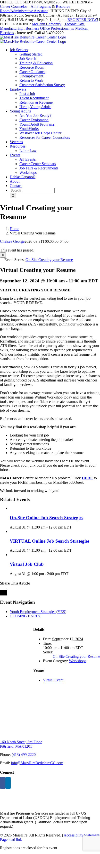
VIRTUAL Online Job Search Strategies (49, 541)
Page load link (11, 839)
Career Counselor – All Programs (25, 6)
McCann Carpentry (46, 24)
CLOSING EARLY (25, 616)
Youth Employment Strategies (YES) (38, 612)
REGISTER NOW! (82, 20)
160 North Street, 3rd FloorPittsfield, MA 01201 (21, 744)
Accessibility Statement (81, 835)
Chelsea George (12, 241)
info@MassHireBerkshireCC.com (37, 763)
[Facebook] (2, 783)
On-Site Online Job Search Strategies (46, 517)
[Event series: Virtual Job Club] (71, 574)
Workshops (77, 661)
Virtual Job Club (27, 564)
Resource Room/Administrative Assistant (35, 8)
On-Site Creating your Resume (76, 656)
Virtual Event (53, 680)
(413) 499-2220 (24, 754)
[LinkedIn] (8, 783)
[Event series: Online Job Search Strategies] (74, 527)
